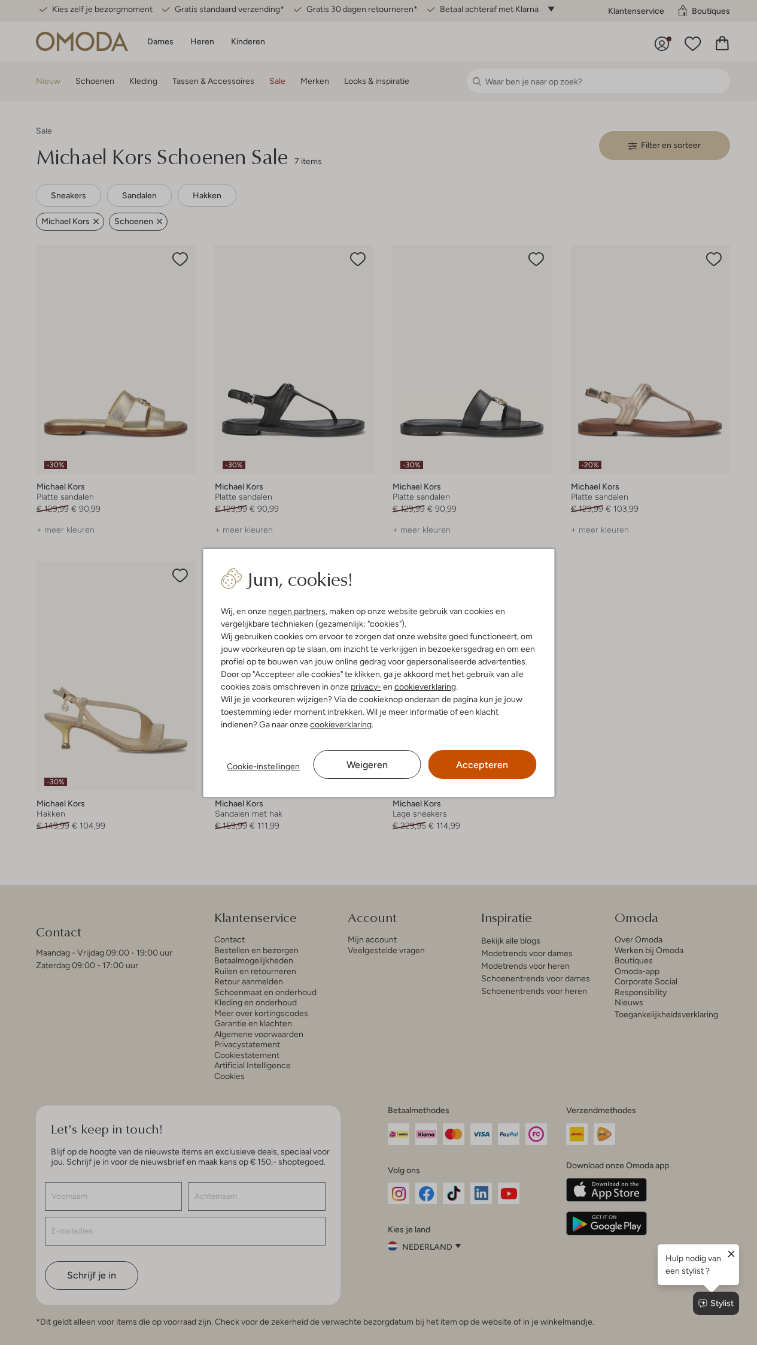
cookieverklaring (425, 686)
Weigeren (367, 764)
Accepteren (482, 764)
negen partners (297, 611)
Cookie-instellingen (263, 766)
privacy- (366, 686)
